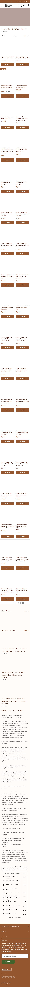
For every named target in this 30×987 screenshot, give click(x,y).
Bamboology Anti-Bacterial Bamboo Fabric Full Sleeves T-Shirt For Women (7, 150)
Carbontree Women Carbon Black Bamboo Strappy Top (7, 307)
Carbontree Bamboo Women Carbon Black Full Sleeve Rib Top (21, 118)
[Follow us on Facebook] (3, 977)
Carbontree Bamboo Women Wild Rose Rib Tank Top (6, 432)
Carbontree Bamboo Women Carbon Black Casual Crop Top (6, 401)
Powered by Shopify (6, 983)
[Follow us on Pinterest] (11, 977)
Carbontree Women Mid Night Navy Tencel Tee (7, 57)
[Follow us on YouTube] (14, 977)
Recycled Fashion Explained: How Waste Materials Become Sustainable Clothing (14, 701)
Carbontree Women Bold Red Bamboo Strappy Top (22, 307)
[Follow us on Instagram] (8, 977)
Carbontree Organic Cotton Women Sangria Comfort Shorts (7, 526)
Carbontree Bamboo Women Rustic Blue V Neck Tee (21, 182)
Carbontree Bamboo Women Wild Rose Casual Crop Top (6, 338)
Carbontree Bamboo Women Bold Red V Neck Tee (22, 245)
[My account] (21, 6)
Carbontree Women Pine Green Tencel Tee (7, 117)
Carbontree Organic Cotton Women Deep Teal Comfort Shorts (6, 559)
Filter (5, 36)
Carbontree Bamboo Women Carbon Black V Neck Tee (7, 245)
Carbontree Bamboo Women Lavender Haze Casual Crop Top (22, 370)
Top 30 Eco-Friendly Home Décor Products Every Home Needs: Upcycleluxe (13, 674)
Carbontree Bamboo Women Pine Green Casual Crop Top (6, 370)
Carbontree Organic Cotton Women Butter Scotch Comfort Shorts (7, 590)
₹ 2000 (25, 877)
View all (26, 611)
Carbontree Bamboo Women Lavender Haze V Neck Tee (22, 213)
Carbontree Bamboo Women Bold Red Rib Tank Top (21, 495)
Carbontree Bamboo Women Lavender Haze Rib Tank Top (22, 463)
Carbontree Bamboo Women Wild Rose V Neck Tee (6, 182)
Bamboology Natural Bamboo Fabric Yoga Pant (6, 87)
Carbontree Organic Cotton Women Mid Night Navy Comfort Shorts (21, 527)
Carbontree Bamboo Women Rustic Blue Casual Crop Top (21, 338)
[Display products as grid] (25, 36)
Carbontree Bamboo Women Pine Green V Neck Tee (6, 213)
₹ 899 (25, 885)
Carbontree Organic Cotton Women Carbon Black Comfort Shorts (22, 559)
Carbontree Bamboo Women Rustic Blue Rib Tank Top (22, 432)
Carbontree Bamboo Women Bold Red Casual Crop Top (22, 401)
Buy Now (7, 65)
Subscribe (8, 961)
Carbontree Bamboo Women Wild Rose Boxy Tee (22, 590)
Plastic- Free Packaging (18, 1)
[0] (27, 6)
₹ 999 (25, 901)
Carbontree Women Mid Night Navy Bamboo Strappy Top (22, 276)
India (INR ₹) (5, 969)
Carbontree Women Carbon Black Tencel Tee (22, 57)
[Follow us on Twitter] (5, 977)
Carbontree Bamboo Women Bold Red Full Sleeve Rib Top (21, 149)
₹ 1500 (25, 897)
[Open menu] (2, 5)
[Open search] (18, 6)
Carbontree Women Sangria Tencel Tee (21, 86)
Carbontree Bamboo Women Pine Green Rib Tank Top (7, 463)
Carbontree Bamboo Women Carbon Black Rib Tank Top (6, 495)
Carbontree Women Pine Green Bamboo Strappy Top (7, 276)
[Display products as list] (27, 36)
